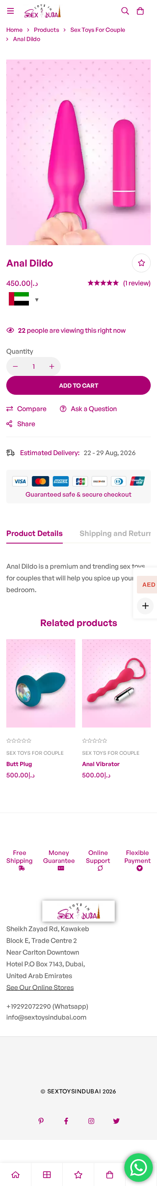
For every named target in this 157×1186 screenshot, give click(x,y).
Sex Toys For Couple (97, 29)
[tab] (34, 533)
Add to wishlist (141, 263)
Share (26, 424)
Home (14, 29)
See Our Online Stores (40, 987)
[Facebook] (66, 1121)
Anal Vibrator (101, 763)
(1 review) (137, 283)
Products (46, 29)
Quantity (19, 351)
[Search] (125, 11)
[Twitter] (116, 1121)
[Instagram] (91, 1121)
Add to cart (78, 385)
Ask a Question (94, 408)
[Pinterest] (41, 1121)
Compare (31, 408)
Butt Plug (19, 763)
